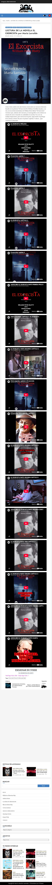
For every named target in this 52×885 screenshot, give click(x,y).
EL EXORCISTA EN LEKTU (26, 673)
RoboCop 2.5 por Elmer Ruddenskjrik (41, 864)
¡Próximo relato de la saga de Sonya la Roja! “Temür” (19, 771)
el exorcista (11, 678)
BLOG (14, 27)
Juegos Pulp (6, 817)
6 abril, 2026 (40, 877)
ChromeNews (33, 883)
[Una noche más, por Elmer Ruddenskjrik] (31, 771)
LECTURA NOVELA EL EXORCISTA (24, 27)
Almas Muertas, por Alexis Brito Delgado (18, 874)
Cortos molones (7, 808)
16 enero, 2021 (19, 36)
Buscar (6, 781)
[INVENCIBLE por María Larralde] (30, 874)
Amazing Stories (7, 814)
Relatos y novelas (43, 769)
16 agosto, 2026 (17, 775)
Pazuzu (15, 678)
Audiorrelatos (9, 27)
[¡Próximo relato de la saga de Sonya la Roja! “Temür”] (7, 771)
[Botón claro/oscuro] (44, 15)
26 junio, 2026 (41, 866)
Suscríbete (50, 16)
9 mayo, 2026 (17, 877)
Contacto (5, 820)
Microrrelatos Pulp (8, 804)
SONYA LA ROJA (19, 768)
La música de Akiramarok (9, 801)
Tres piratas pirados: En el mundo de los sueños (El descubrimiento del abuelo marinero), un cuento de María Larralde (18, 866)
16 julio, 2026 (41, 774)
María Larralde (10, 36)
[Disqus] (26, 708)
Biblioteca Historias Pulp (9, 795)
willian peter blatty (22, 678)
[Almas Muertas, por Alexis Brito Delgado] (7, 874)
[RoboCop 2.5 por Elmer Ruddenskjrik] (30, 864)
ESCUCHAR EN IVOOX (26, 670)
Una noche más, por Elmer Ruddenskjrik (42, 771)
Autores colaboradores (8, 811)
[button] (2, 15)
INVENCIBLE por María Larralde (40, 874)
